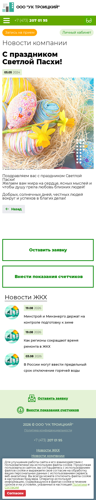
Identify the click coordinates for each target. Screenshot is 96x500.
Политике (79, 484)
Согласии (12, 487)
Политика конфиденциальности (48, 430)
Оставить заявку (53, 398)
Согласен (15, 493)
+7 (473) (31, 20)
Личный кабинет (76, 32)
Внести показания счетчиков (52, 410)
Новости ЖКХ (26, 297)
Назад (16, 209)
